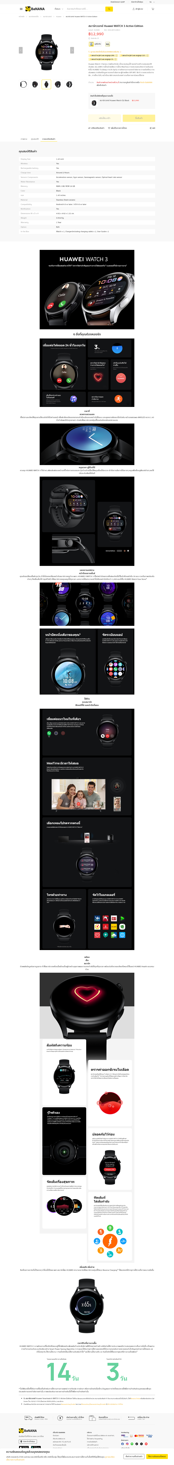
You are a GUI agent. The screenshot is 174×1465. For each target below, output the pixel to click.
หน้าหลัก (21, 17)
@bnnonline (85, 1404)
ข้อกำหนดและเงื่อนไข (59, 1445)
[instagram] (127, 1444)
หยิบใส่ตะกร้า (104, 118)
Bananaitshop (65, 1404)
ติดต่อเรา (56, 1435)
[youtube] (146, 1444)
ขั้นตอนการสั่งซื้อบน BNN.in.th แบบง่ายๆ (100, 1435)
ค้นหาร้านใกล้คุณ (137, 2)
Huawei (58, 17)
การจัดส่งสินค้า (92, 1442)
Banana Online (135, 1398)
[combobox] (152, 2)
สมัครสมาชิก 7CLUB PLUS (62, 1442)
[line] (132, 1444)
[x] (141, 1444)
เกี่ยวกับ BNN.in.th (59, 1439)
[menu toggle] (21, 9)
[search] (109, 9)
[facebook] (122, 1444)
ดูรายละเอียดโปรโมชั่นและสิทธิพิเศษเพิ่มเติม (105, 52)
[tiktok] (136, 1444)
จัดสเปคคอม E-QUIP (118, 2)
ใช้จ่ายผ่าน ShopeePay (95, 1439)
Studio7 (73, 1404)
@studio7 (103, 1404)
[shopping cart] (152, 9)
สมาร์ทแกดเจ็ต (34, 17)
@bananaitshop (94, 1404)
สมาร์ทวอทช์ (47, 17)
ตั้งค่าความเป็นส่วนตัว (134, 1456)
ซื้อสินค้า (139, 118)
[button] (21, 50)
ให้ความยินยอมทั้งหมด (157, 1456)
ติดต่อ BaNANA (146, 82)
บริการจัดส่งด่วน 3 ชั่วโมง (115, 1404)
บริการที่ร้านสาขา (93, 1445)
